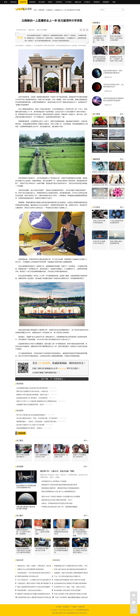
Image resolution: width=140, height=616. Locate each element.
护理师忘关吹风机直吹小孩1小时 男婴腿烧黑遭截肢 (59, 507)
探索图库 (106, 2)
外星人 (50, 2)
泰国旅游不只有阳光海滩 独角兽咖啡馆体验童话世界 (59, 485)
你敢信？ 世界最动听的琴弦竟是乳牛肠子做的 (57, 503)
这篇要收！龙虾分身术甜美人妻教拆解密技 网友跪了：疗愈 (74, 573)
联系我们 (66, 607)
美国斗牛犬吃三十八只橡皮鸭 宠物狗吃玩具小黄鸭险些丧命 (36, 401)
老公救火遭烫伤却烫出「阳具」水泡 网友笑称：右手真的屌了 (37, 418)
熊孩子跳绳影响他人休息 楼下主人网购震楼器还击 (58, 491)
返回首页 (133, 595)
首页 (5, 2)
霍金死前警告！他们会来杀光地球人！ (30, 590)
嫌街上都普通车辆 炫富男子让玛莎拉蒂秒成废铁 (33, 587)
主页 (35, 10)
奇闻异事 (23, 2)
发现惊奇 (97, 2)
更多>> (86, 440)
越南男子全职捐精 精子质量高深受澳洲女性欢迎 (33, 594)
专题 (113, 2)
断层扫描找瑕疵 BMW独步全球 (27, 576)
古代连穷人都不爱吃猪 (99, 126)
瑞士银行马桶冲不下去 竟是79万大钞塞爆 (30, 425)
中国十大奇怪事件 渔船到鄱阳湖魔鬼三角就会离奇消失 (73, 597)
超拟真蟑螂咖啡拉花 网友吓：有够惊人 (29, 428)
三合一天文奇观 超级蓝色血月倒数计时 (67, 576)
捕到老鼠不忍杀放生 (100, 138)
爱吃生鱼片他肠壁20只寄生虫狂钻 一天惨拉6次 (32, 391)
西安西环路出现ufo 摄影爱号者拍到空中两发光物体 (35, 597)
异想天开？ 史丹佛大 (117, 126)
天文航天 (87, 2)
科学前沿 (59, 2)
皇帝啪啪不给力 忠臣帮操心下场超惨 (53, 481)
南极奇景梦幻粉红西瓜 (116, 138)
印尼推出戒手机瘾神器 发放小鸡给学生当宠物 (69, 580)
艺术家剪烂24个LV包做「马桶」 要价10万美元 (70, 587)
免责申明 (81, 607)
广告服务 (74, 607)
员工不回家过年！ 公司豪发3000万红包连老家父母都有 (36, 580)
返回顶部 (133, 610)
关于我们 (59, 607)
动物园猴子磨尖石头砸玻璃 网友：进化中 (30, 404)
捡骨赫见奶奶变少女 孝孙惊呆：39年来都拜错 (31, 398)
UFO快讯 (68, 2)
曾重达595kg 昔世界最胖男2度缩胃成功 (30, 569)
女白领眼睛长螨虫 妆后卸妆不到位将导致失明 (31, 388)
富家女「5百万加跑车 (100, 151)
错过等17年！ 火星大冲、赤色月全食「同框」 (58, 471)
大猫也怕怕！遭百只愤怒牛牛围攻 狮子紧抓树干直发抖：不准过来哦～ (41, 583)
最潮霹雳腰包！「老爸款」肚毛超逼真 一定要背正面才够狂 (36, 421)
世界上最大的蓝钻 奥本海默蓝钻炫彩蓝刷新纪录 (70, 569)
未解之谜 (78, 2)
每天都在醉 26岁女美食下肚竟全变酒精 (67, 590)
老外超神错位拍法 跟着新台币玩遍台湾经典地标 (70, 583)
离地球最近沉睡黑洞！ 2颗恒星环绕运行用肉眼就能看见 (60, 488)
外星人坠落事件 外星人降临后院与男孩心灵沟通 (70, 594)
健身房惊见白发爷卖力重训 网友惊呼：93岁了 (57, 500)
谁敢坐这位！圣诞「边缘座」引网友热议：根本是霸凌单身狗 (38, 566)
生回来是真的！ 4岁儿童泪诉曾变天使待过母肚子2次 (35, 573)
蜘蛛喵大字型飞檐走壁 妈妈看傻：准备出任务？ (32, 394)
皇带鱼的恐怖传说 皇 (117, 151)
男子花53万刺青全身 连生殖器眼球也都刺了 (31, 415)
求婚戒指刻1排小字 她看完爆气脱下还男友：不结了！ (72, 566)
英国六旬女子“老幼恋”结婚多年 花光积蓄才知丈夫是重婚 (60, 496)
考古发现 (42, 2)
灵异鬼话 (32, 2)
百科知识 (13, 2)
